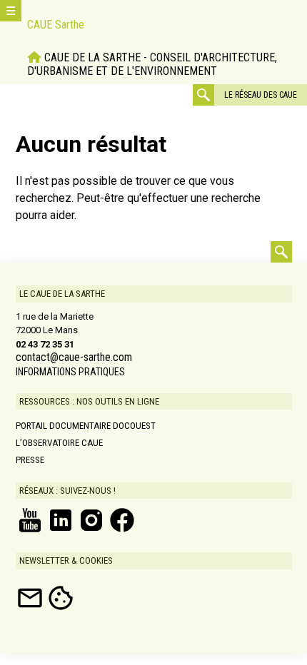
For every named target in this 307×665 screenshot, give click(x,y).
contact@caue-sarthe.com (74, 357)
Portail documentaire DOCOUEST (86, 425)
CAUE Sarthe (55, 24)
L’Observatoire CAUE (59, 442)
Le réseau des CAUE (260, 95)
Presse (30, 460)
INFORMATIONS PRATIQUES (70, 371)
